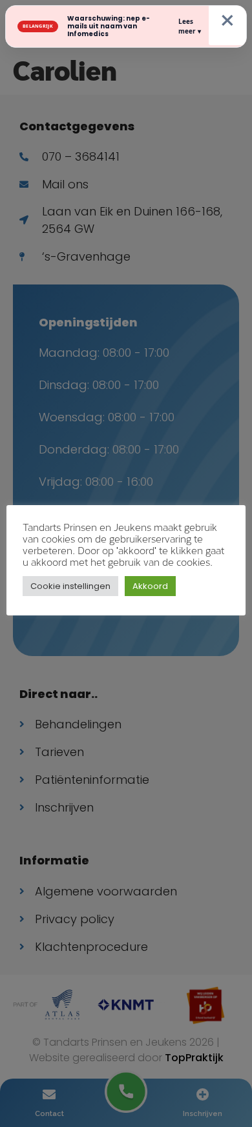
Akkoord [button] (150, 586)
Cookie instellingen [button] (70, 586)
